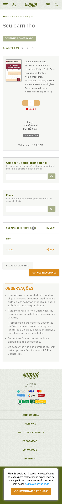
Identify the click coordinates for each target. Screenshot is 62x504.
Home (5, 17)
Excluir (32, 109)
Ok (51, 176)
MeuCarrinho (47, 4)
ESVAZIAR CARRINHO (17, 265)
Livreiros (30, 458)
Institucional (30, 415)
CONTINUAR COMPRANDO (19, 38)
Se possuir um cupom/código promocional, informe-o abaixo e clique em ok (30, 167)
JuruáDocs (30, 450)
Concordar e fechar (31, 491)
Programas (29, 441)
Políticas (30, 423)
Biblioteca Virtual (30, 432)
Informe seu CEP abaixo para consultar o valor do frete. (29, 199)
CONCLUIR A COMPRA (44, 272)
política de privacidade (37, 484)
